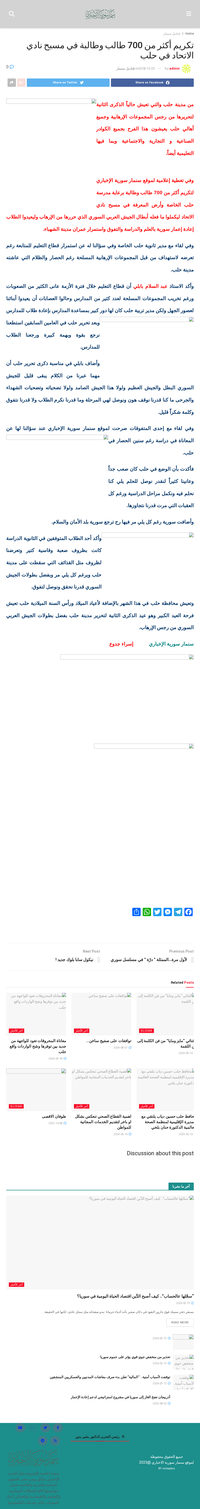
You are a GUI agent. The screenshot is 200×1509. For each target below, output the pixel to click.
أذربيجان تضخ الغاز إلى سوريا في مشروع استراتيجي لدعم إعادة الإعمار (120, 1397)
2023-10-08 (55, 1123)
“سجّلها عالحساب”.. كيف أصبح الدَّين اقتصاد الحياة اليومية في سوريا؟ (135, 1296)
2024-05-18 (55, 1058)
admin (174, 68)
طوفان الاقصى (54, 1116)
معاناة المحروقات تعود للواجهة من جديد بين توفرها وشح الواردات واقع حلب (38, 1046)
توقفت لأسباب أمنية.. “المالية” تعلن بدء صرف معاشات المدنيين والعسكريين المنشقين (110, 1377)
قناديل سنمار (171, 33)
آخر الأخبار (82, 1030)
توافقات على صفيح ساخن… (108, 1040)
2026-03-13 (183, 1303)
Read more (180, 1322)
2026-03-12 (160, 1383)
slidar (146, 1030)
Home (189, 33)
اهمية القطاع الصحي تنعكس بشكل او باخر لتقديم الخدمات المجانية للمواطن (103, 1122)
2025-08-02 (160, 1403)
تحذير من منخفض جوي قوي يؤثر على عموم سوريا (135, 1357)
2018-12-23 (146, 68)
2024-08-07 (121, 1047)
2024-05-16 (186, 1134)
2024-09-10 (186, 1053)
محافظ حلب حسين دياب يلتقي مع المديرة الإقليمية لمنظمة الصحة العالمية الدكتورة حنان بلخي (168, 1122)
